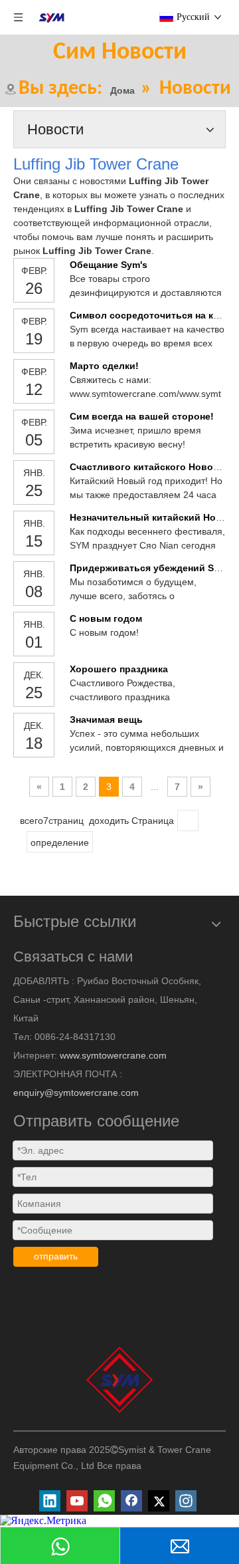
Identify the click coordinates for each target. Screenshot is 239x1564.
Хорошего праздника (119, 669)
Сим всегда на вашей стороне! (142, 416)
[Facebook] (131, 1500)
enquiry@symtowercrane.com (76, 1092)
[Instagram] (186, 1500)
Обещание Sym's (108, 264)
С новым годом (106, 618)
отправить (56, 1256)
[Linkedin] (49, 1500)
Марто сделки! (104, 365)
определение (60, 842)
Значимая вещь (106, 719)
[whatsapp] (104, 1500)
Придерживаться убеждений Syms (151, 568)
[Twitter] (158, 1500)
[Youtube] (77, 1500)
